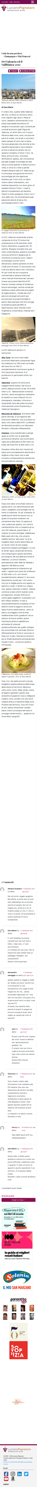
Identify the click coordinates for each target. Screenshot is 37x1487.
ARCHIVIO (17, 2)
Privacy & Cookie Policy (10, 1462)
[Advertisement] (18, 31)
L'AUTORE (5, 2)
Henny (14, 1127)
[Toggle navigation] (32, 2)
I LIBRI (11, 2)
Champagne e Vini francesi (17, 56)
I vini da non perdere (12, 53)
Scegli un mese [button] (18, 1200)
